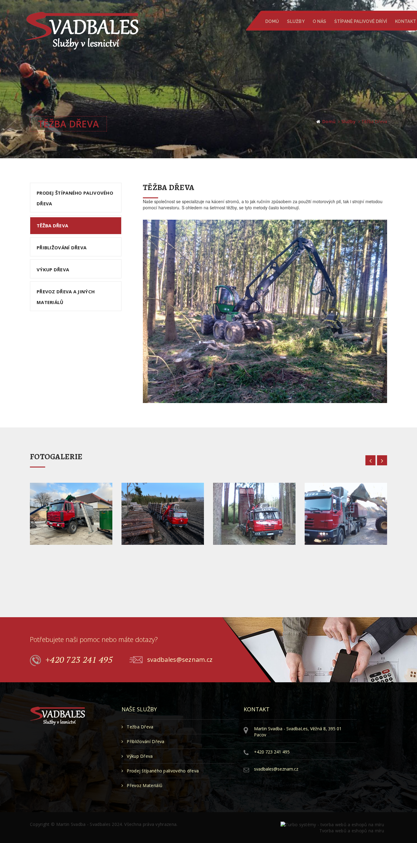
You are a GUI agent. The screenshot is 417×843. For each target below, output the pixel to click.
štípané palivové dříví (360, 21)
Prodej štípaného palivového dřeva (75, 198)
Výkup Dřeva (140, 756)
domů (328, 121)
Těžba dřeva (52, 225)
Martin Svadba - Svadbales (83, 824)
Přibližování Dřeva (145, 741)
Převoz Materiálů (144, 785)
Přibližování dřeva (61, 247)
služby (348, 121)
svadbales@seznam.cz (180, 659)
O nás (319, 21)
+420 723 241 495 (79, 659)
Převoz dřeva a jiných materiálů (66, 296)
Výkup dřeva (53, 269)
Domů (272, 21)
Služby (296, 21)
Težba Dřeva (140, 727)
